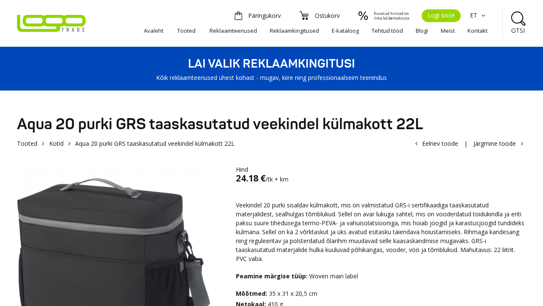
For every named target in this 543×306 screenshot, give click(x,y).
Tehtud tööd (387, 30)
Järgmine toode (494, 143)
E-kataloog (345, 30)
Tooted (186, 30)
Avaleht (153, 30)
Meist (448, 30)
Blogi (422, 30)
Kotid (56, 143)
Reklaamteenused (233, 30)
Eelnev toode (440, 143)
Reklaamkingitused (294, 30)
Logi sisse (441, 15)
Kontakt (477, 30)
